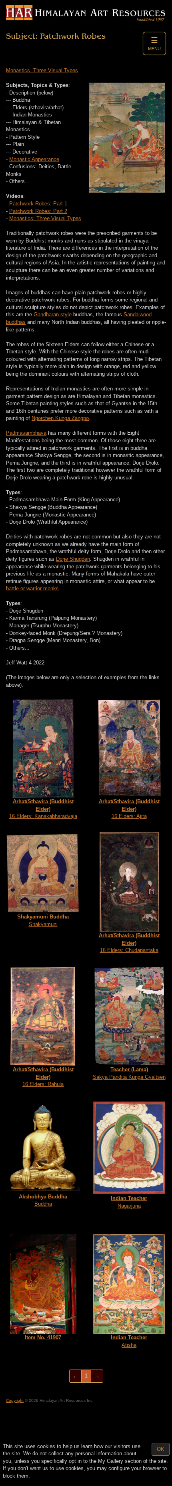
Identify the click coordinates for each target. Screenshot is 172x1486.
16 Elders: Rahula (43, 1076)
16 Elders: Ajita (129, 808)
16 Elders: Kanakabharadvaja (43, 808)
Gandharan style (53, 314)
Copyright (15, 1400)
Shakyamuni (43, 920)
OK (160, 1449)
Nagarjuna (129, 1202)
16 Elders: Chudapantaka (129, 942)
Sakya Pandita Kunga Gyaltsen (129, 1073)
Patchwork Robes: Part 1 (38, 204)
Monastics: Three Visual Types (45, 218)
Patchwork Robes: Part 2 (38, 211)
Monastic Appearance (34, 159)
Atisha (129, 1341)
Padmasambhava (26, 433)
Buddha (43, 1200)
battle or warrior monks (32, 588)
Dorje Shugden (73, 559)
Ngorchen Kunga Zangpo (60, 418)
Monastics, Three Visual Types (42, 70)
